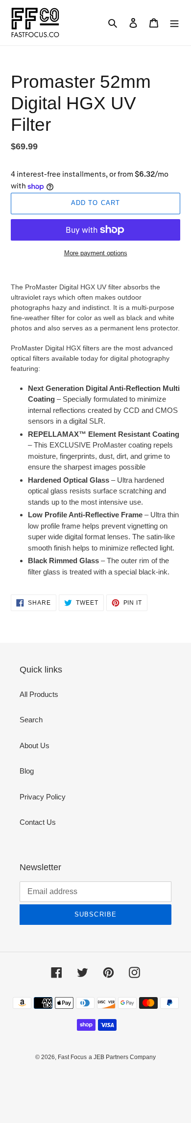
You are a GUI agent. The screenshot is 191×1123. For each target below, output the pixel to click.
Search (31, 719)
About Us (34, 745)
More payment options (95, 253)
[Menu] (174, 22)
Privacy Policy (43, 797)
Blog (27, 771)
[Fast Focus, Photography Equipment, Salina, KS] (47, 1079)
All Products (39, 694)
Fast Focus (72, 1057)
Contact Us (38, 822)
